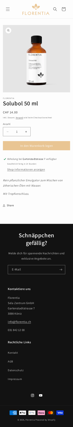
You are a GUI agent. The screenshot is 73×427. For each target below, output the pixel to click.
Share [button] (10, 205)
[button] (8, 9)
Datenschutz (16, 370)
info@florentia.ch (19, 322)
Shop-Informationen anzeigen (26, 169)
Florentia (30, 419)
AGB (10, 361)
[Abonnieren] (60, 269)
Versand (19, 117)
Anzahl (6, 124)
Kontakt (13, 352)
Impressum (15, 379)
